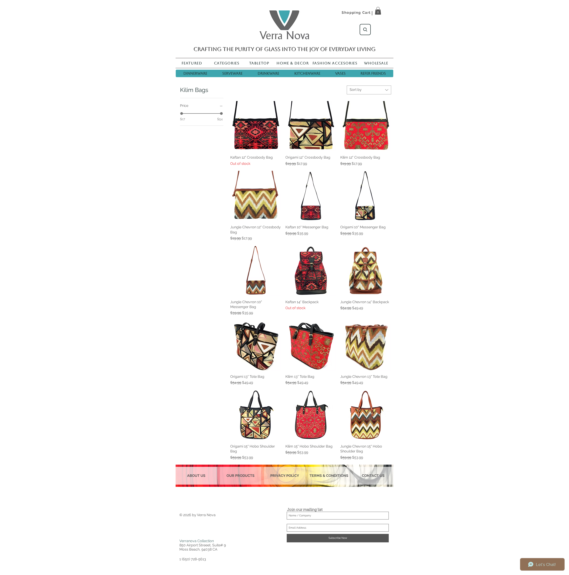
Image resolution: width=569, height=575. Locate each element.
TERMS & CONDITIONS (329, 476)
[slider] (181, 113)
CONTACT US (373, 476)
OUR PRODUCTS (240, 476)
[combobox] (369, 90)
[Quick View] (255, 126)
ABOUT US (196, 476)
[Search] (365, 29)
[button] (378, 11)
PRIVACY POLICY (284, 476)
